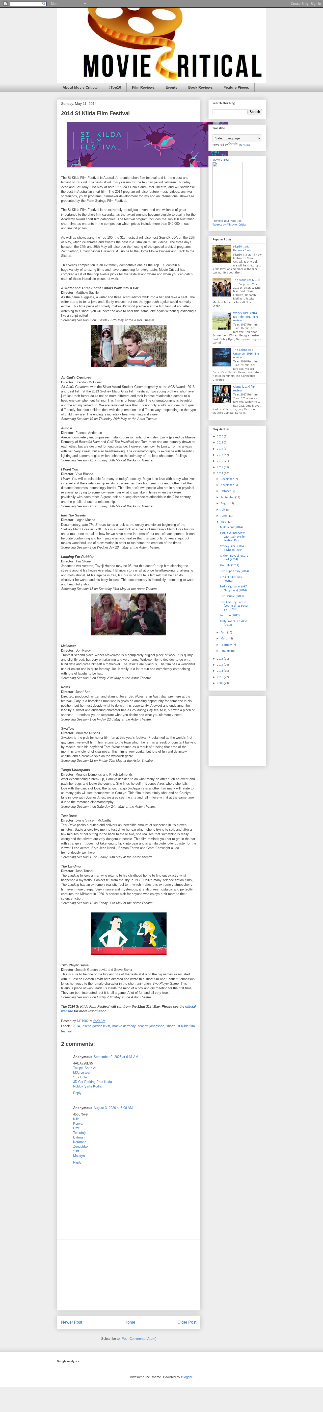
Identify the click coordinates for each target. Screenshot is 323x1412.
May (224, 522)
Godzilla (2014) (229, 565)
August (225, 503)
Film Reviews (143, 87)
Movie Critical (220, 159)
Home (129, 1322)
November (227, 485)
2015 (220, 467)
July (223, 509)
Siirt (76, 1151)
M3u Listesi (81, 1072)
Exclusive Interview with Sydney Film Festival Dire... (232, 537)
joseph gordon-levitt (96, 1026)
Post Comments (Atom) (139, 1339)
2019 (220, 442)
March (225, 638)
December (227, 479)
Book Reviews (200, 87)
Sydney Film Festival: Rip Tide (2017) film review (246, 317)
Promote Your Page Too (226, 220)
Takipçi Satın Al (84, 1068)
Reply (77, 1093)
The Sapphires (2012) (246, 280)
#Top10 (115, 87)
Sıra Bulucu (81, 1077)
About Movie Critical (80, 87)
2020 (220, 436)
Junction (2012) (230, 615)
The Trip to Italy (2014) (234, 571)
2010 (220, 677)
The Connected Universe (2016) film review (246, 354)
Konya (78, 1123)
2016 (220, 461)
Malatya (79, 1156)
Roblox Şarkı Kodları (88, 1086)
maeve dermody (124, 1026)
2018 (220, 449)
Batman (79, 1137)
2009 (220, 683)
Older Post (186, 1322)
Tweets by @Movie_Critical (229, 224)
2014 (76, 1026)
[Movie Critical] (227, 217)
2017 (220, 455)
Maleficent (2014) (231, 527)
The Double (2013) (232, 596)
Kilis (76, 1119)
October (226, 491)
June (224, 515)
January (226, 651)
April (224, 632)
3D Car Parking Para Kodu (92, 1082)
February (226, 645)
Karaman (79, 1142)
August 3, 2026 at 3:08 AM (113, 1108)
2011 (220, 671)
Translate (244, 144)
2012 (220, 664)
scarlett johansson (151, 1026)
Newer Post (71, 1322)
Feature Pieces (236, 87)
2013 (220, 658)
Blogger (186, 1377)
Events (171, 87)
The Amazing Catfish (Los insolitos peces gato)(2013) (234, 606)
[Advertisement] (129, 1274)
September (228, 497)
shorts (170, 1026)
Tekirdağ (79, 1133)
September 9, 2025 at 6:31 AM (116, 1057)
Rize (76, 1128)
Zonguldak (80, 1146)
